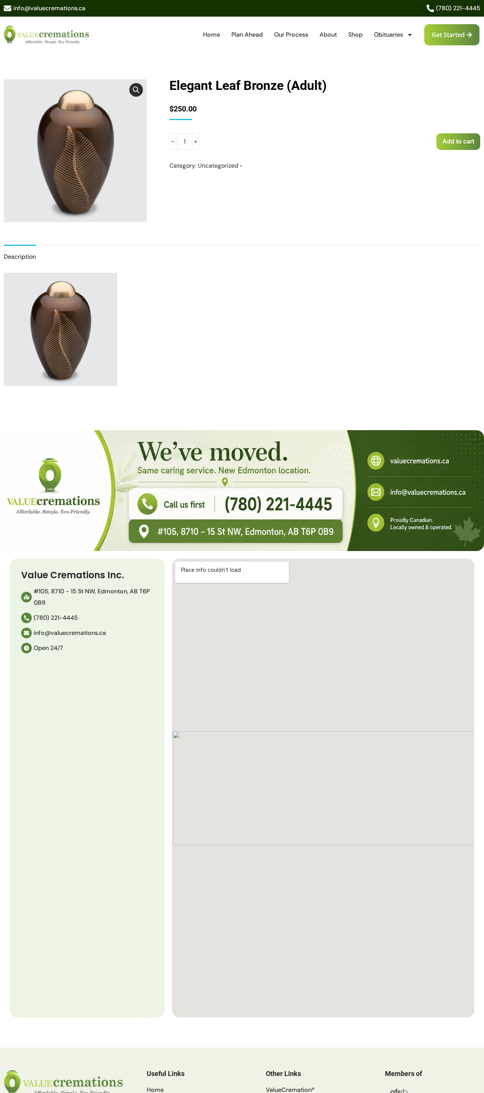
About (328, 35)
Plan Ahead (247, 35)
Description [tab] (20, 257)
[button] (136, 90)
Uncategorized (218, 166)
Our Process (291, 35)
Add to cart (458, 141)
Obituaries (388, 35)
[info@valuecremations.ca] (7, 8)
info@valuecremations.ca (49, 8)
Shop (355, 35)
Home (211, 35)
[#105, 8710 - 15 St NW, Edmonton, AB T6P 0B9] (26, 597)
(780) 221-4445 (458, 8)
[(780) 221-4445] (430, 8)
